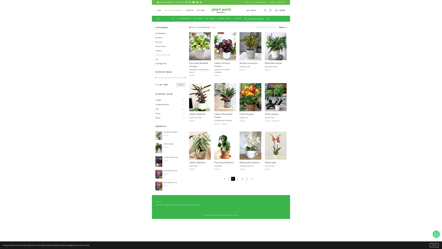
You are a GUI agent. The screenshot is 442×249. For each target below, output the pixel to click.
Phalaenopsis (270, 162)
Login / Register (251, 10)
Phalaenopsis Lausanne (250, 162)
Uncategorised (160, 64)
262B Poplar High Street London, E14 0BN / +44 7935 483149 (177, 205)
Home (193, 27)
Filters (281, 27)
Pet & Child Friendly (259, 2)
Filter (180, 85)
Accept (434, 245)
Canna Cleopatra (247, 114)
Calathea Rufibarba (197, 114)
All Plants (198, 19)
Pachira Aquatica (272, 114)
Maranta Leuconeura (248, 63)
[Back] (158, 19)
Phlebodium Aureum (273, 63)
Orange (158, 100)
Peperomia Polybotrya (224, 162)
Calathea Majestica (197, 162)
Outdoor (272, 2)
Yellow (157, 118)
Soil (268, 19)
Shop (247, 2)
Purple (157, 113)
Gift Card (281, 2)
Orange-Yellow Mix (162, 104)
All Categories (184, 19)
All (173, 19)
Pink (157, 109)
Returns (158, 202)
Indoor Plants (224, 19)
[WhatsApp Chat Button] (436, 234)
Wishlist (270, 10)
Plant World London (216, 215)
